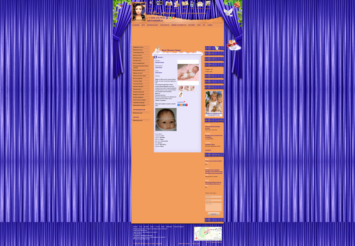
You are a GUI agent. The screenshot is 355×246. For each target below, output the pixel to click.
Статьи (158, 226)
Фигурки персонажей (138, 92)
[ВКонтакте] (179, 105)
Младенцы (135, 25)
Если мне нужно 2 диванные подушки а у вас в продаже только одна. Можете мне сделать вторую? (214, 171)
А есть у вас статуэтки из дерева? (213, 161)
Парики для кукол (138, 73)
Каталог (160, 57)
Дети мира (191, 25)
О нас (140, 226)
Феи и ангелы (164, 25)
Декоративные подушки (139, 105)
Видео (163, 226)
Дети (143, 25)
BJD (204, 25)
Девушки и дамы (152, 25)
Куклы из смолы (137, 55)
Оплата (152, 226)
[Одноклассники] (181, 105)
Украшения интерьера (138, 102)
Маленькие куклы (137, 58)
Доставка (146, 226)
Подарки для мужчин (138, 94)
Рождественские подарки (139, 100)
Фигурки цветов (137, 89)
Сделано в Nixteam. (216, 242)
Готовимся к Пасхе (210, 144)
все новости (208, 150)
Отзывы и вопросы (178, 226)
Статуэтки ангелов (138, 84)
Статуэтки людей (137, 81)
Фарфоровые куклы (138, 47)
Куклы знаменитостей (138, 63)
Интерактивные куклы (139, 70)
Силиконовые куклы (138, 52)
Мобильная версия (184, 243)
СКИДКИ (209, 25)
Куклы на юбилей (137, 78)
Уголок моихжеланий (233, 47)
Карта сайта (196, 243)
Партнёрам (169, 226)
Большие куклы (137, 60)
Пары (199, 25)
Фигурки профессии (138, 97)
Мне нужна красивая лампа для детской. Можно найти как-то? (213, 183)
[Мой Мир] (184, 105)
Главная (135, 226)
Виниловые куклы (137, 50)
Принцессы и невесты (178, 25)
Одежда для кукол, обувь (139, 76)
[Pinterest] (186, 105)
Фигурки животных (138, 86)
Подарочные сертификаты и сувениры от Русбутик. (214, 114)
